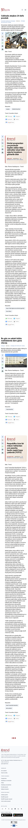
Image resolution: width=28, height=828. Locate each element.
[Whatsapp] (2, 809)
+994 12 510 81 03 (5, 762)
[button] (2, 33)
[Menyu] (25, 9)
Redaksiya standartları (6, 784)
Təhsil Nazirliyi (9, 409)
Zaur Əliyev (8, 311)
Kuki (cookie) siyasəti (5, 801)
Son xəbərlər (4, 770)
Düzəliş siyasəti (4, 787)
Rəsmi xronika (4, 772)
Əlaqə (2, 782)
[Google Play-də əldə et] (18, 815)
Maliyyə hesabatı (5, 789)
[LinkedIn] (18, 809)
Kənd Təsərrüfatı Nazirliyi (12, 705)
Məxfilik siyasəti (4, 797)
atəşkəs (8, 109)
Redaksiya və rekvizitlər (6, 780)
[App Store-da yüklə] (6, 815)
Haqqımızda (4, 778)
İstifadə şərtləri (4, 794)
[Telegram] (15, 809)
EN (11, 825)
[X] (8, 809)
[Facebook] (5, 809)
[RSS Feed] (21, 809)
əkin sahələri (9, 708)
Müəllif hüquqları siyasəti (6, 799)
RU (16, 825)
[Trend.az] (5, 10)
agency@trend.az (4, 763)
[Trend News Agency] (5, 750)
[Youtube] (12, 809)
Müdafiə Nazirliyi (16, 109)
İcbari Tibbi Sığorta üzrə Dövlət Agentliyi (15, 308)
